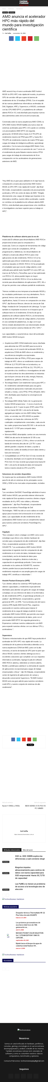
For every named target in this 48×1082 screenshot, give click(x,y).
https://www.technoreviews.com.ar (24, 834)
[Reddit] (26, 839)
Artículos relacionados (12, 850)
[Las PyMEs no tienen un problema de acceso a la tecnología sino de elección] (8, 887)
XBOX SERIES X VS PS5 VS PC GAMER (35, 807)
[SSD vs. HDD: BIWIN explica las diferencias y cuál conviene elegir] (8, 859)
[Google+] (29, 1076)
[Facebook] (17, 839)
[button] (44, 3)
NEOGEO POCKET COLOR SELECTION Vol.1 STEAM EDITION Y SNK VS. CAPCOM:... (29, 935)
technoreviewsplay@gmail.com (32, 1061)
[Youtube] (36, 839)
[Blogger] (12, 839)
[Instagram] (22, 839)
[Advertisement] (24, 775)
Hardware (19, 9)
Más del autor (28, 850)
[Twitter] (31, 839)
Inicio (4, 9)
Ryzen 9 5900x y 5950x (11, 806)
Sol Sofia (8, 33)
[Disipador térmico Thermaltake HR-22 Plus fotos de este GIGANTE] (8, 916)
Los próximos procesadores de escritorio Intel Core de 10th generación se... (28, 925)
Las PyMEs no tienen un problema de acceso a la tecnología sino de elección (30, 886)
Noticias (11, 9)
